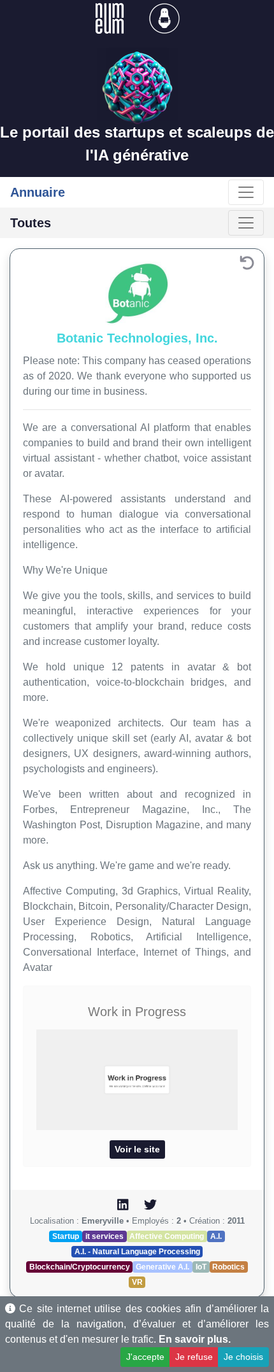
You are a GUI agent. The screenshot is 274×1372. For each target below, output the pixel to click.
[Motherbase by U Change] (164, 17)
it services (104, 1236)
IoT (201, 1266)
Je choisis (243, 1357)
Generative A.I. (162, 1266)
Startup (65, 1236)
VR (137, 1282)
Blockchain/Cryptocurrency (79, 1266)
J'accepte (145, 1357)
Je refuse (194, 1357)
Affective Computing (166, 1236)
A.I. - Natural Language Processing (137, 1251)
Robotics (228, 1266)
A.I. (216, 1236)
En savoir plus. (195, 1339)
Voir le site (137, 1149)
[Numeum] (110, 17)
